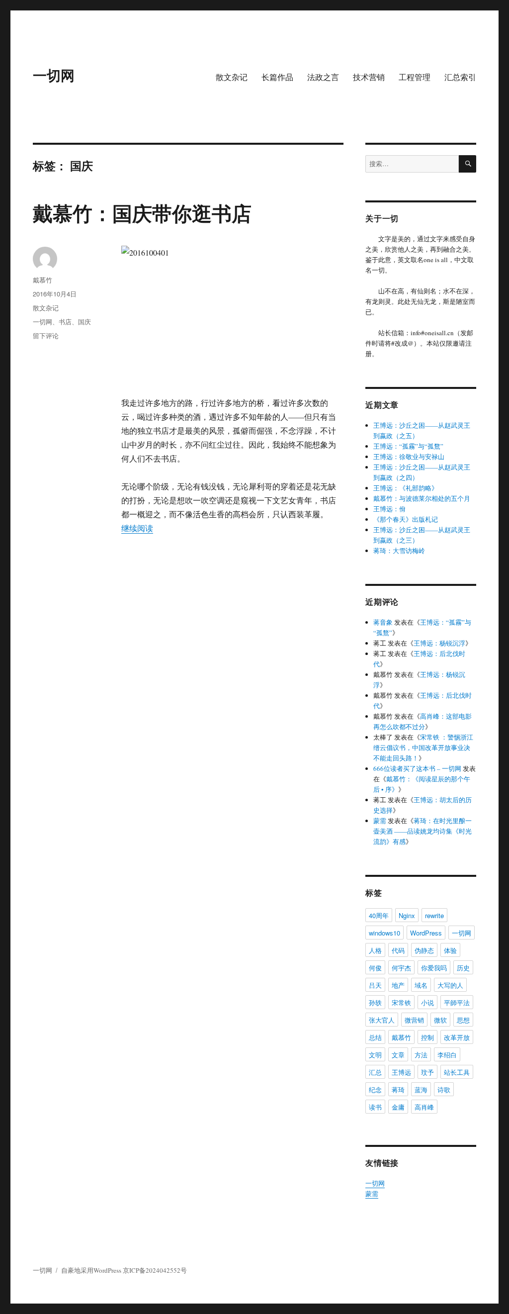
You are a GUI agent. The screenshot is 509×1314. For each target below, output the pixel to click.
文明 (375, 1054)
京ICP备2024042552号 (155, 1270)
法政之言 (323, 77)
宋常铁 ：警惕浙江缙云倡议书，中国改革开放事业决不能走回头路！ (423, 747)
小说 (427, 1002)
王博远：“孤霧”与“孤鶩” (408, 446)
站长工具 (457, 1072)
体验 (450, 950)
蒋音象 (383, 622)
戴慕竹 (42, 279)
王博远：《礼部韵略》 (405, 487)
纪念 (375, 1089)
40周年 (379, 915)
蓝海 (421, 1089)
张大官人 (382, 1020)
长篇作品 (277, 77)
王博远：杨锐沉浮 (439, 643)
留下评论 (46, 335)
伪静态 (424, 950)
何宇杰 (401, 967)
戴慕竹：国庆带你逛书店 (142, 212)
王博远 (401, 1072)
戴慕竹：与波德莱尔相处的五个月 (421, 498)
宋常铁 (401, 1002)
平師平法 (457, 1002)
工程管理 (414, 77)
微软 (440, 1020)
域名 (421, 985)
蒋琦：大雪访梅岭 (399, 550)
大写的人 (450, 985)
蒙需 (379, 820)
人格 (375, 950)
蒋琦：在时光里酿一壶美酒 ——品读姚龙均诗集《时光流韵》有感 (422, 831)
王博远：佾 (389, 508)
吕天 (375, 985)
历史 (463, 967)
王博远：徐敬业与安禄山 (408, 456)
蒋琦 (398, 1089)
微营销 (414, 1020)
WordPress (426, 933)
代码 (398, 950)
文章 (398, 1054)
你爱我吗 (434, 967)
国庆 (84, 321)
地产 (398, 985)
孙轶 (375, 1002)
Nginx (407, 915)
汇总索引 (460, 77)
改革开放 (457, 1037)
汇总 (375, 1072)
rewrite (434, 915)
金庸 (398, 1107)
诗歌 (443, 1089)
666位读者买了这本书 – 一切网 (417, 768)
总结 (375, 1037)
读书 (375, 1107)
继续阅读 (137, 528)
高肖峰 (424, 1107)
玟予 (427, 1072)
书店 (65, 321)
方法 (421, 1054)
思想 (463, 1020)
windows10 (384, 933)
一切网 (54, 75)
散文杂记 (232, 77)
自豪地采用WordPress (92, 1270)
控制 (427, 1037)
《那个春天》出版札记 (405, 519)
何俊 (375, 967)
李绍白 (447, 1054)
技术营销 (369, 77)
